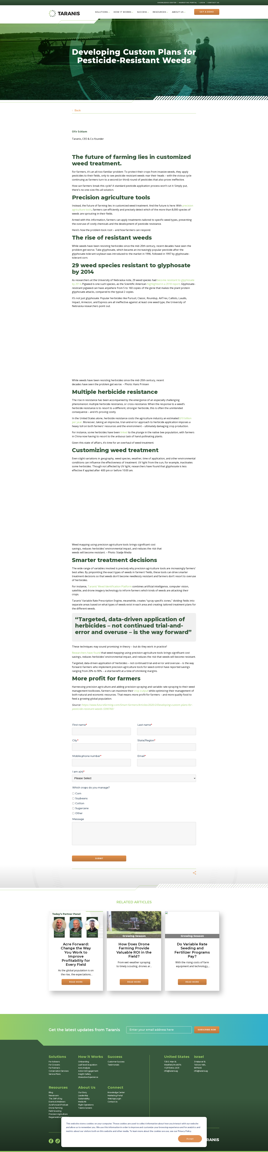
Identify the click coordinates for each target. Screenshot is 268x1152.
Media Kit (82, 1102)
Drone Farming (56, 1108)
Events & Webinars (57, 1102)
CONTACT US (213, 2)
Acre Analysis (84, 1068)
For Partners (54, 1068)
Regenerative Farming (59, 1117)
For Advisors (54, 1061)
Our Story (82, 1092)
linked (123, 432)
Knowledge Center (116, 1092)
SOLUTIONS (101, 12)
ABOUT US (177, 12)
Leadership (83, 1095)
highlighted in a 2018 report (163, 284)
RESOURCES (159, 12)
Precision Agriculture (58, 1114)
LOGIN (202, 2)
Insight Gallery (84, 1074)
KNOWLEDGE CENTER (167, 2)
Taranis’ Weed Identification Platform (110, 586)
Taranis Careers (85, 1108)
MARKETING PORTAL (188, 2)
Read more (76, 982)
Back (77, 110)
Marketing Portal (115, 1095)
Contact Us (112, 1102)
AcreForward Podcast (58, 1105)
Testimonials (113, 1065)
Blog (51, 1092)
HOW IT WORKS (122, 12)
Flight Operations (85, 1105)
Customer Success (116, 1061)
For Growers (54, 1065)
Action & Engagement (88, 1071)
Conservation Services (59, 1071)
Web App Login (114, 1098)
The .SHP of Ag (55, 1098)
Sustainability (83, 1098)
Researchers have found (86, 652)
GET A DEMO (207, 12)
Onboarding (83, 1061)
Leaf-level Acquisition (87, 1065)
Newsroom (54, 1095)
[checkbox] (134, 803)
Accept (190, 1138)
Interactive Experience (88, 1077)
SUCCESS (142, 12)
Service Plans (54, 1074)
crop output (141, 690)
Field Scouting (55, 1111)
